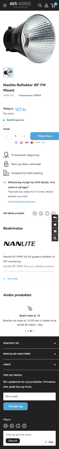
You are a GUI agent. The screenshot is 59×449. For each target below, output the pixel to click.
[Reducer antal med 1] (6, 136)
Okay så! (12, 440)
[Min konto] (46, 5)
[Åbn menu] (5, 5)
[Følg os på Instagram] (12, 426)
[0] (53, 5)
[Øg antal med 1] (24, 136)
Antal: (6, 129)
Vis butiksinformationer (21, 201)
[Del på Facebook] (34, 213)
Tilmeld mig (15, 406)
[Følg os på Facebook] (5, 426)
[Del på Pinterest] (41, 213)
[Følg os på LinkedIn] (24, 426)
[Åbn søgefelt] (40, 5)
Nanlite (8, 95)
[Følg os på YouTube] (18, 426)
